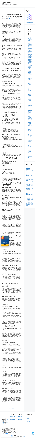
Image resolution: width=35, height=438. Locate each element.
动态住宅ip (7, 11)
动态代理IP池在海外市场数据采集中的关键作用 (30, 44)
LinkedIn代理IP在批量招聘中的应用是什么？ (29, 192)
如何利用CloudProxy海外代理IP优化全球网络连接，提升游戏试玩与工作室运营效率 (29, 172)
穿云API (24, 436)
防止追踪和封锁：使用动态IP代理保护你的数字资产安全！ (29, 199)
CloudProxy (3, 11)
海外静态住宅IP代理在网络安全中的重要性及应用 (9, 408)
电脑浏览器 (28, 420)
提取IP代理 (20, 419)
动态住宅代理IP (12, 416)
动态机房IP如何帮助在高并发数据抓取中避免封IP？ (29, 195)
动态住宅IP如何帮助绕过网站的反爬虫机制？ (29, 185)
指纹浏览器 (28, 418)
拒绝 (15, 435)
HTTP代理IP (20, 416)
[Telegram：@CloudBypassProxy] (33, 433)
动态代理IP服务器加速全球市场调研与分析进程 (30, 61)
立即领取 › (5, 244)
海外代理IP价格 (12, 419)
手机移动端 (28, 421)
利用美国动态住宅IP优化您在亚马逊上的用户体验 (30, 143)
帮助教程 (14, 4)
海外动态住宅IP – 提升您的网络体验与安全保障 (30, 132)
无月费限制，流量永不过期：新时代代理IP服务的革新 (29, 176)
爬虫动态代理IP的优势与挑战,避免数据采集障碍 (30, 67)
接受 (12, 435)
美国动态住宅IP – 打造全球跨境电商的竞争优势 (30, 50)
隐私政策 (7, 433)
